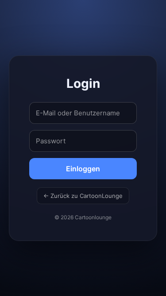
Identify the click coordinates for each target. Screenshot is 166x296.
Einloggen (83, 168)
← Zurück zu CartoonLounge (83, 195)
